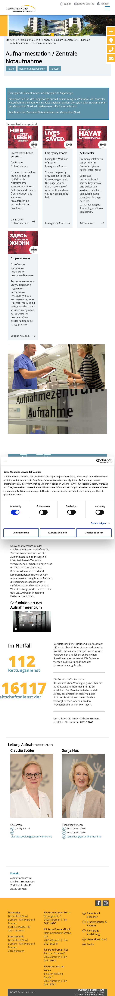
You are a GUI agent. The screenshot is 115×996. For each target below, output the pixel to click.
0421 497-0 (50, 923)
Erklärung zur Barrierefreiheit (89, 994)
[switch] (43, 512)
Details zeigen (98, 523)
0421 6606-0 (51, 943)
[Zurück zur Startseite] (17, 8)
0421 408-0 (50, 960)
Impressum (84, 989)
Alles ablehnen (21, 532)
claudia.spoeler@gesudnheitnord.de (31, 836)
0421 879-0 (50, 984)
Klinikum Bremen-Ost (56, 949)
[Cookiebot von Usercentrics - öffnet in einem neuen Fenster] (98, 461)
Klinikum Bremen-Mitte (57, 912)
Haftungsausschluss (94, 992)
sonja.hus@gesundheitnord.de (84, 836)
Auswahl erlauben (57, 532)
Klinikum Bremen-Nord (57, 929)
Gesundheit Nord (97, 939)
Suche (90, 944)
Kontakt (14, 873)
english (67, 3)
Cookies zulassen (94, 532)
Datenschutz (97, 989)
